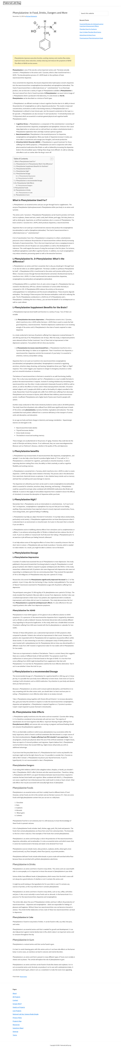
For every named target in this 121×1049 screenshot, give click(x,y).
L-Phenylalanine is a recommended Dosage (28, 181)
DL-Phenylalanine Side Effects (24, 183)
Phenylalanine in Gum (22, 195)
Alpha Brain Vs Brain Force (87, 35)
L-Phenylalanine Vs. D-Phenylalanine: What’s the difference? (34, 164)
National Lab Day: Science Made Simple (25, 1014)
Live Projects (17, 1011)
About (15, 993)
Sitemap (15, 1032)
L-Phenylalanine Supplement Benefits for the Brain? (31, 166)
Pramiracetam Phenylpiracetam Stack (91, 38)
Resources (16, 1025)
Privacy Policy (17, 1018)
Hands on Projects (19, 1007)
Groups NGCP (17, 1004)
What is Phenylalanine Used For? (25, 161)
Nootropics (23, 976)
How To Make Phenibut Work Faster (90, 32)
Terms (15, 1035)
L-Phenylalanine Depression (26, 176)
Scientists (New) (18, 1028)
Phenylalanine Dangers (25, 185)
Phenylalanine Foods (21, 188)
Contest (15, 1000)
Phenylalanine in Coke (25, 192)
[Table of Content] (51, 158)
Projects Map (17, 1021)
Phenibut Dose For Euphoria (88, 29)
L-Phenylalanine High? (22, 171)
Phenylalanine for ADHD (25, 178)
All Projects (16, 997)
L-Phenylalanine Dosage (22, 174)
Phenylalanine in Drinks (23, 190)
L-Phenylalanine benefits (23, 169)
